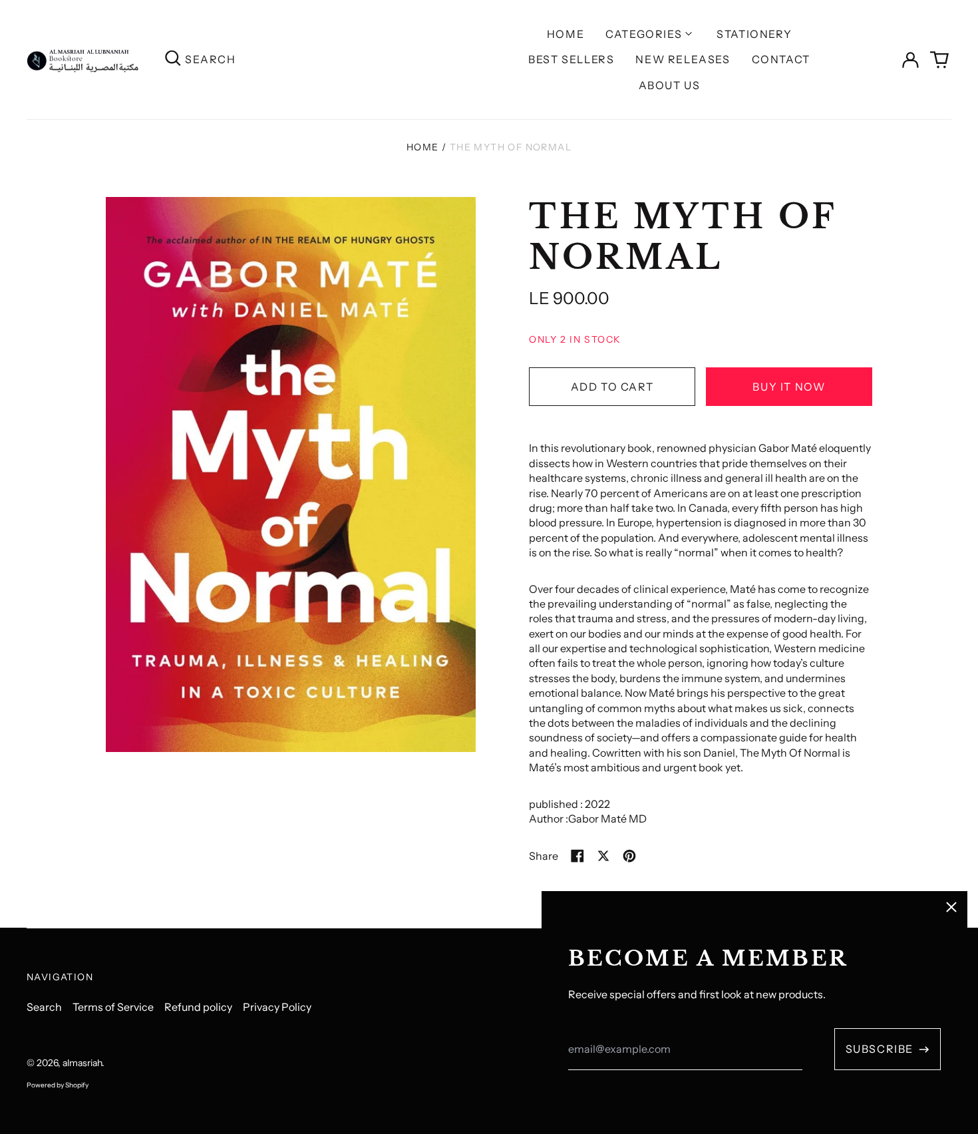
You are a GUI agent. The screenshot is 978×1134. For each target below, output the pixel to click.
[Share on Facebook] (577, 855)
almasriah (82, 1063)
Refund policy (198, 1007)
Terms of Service (113, 1007)
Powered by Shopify (57, 1085)
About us (670, 85)
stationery (754, 34)
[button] (939, 60)
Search (44, 1007)
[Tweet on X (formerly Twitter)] (603, 855)
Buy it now (788, 386)
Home (565, 34)
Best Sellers (571, 59)
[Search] (173, 59)
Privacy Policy (277, 1007)
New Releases (682, 59)
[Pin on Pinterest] (629, 855)
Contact (781, 59)
